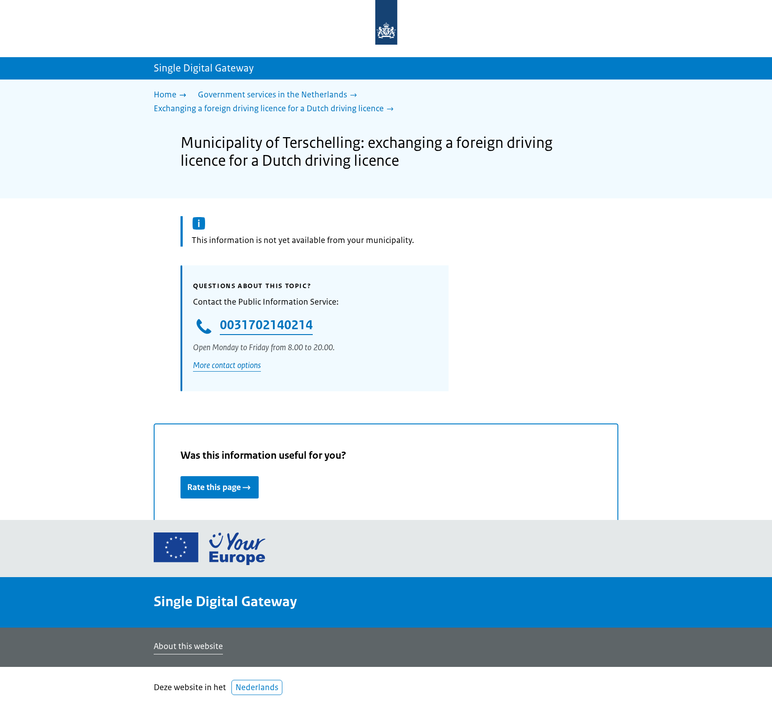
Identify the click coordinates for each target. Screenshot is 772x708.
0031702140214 (266, 325)
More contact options (227, 365)
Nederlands (256, 687)
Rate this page (214, 487)
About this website (188, 646)
